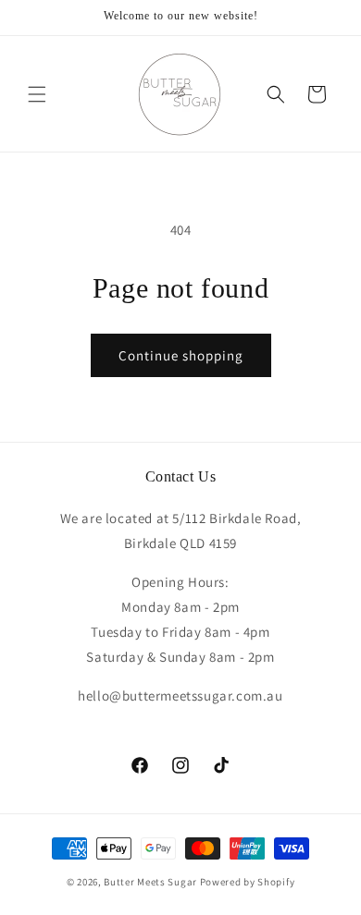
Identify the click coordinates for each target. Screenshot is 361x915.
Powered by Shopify (247, 881)
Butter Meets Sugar (150, 881)
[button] (37, 94)
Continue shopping (180, 355)
